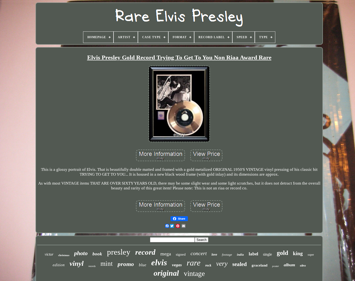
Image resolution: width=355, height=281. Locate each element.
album (289, 264)
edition (59, 264)
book (97, 253)
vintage (194, 273)
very (221, 263)
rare (193, 262)
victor (49, 254)
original (166, 273)
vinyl (77, 263)
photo (81, 253)
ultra (303, 265)
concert (199, 253)
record (145, 252)
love (214, 254)
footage (227, 254)
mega (165, 253)
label (253, 253)
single (267, 254)
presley (118, 252)
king (298, 253)
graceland (259, 265)
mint (106, 263)
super (311, 254)
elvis (159, 262)
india (240, 254)
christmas (63, 255)
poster (275, 266)
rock (208, 265)
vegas (177, 264)
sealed (239, 264)
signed (181, 254)
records (92, 266)
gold (282, 252)
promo (126, 264)
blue (142, 265)
